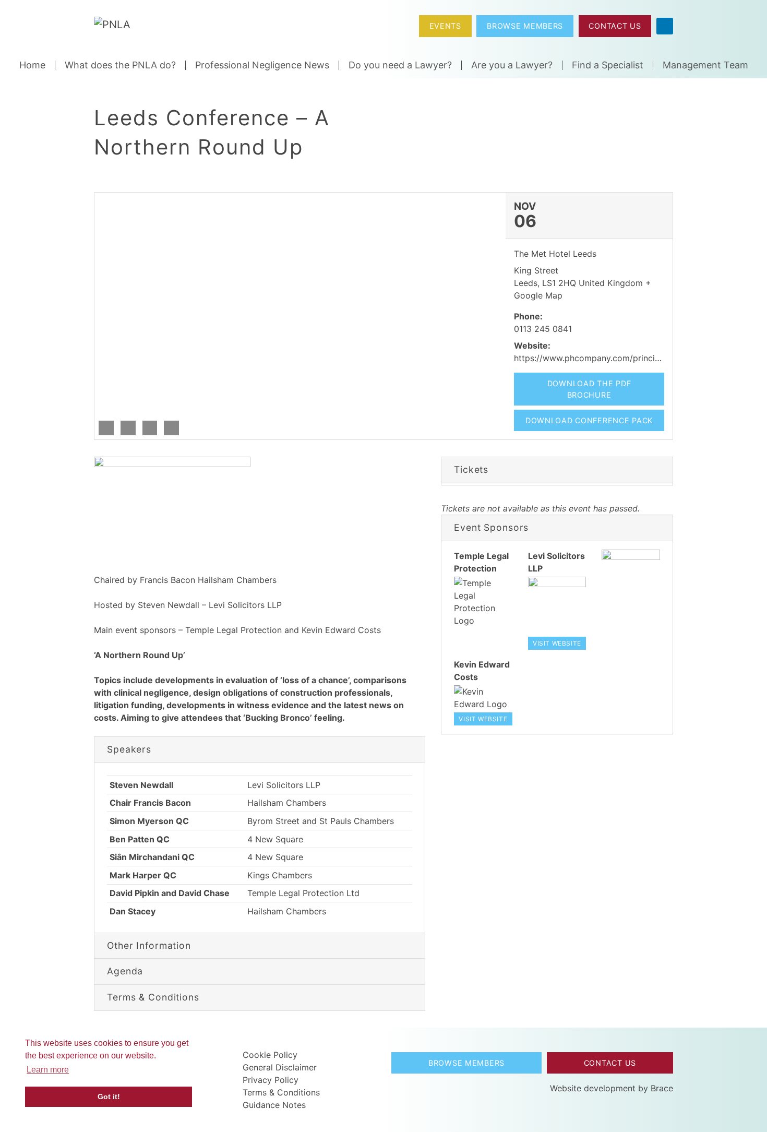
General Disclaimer (280, 1067)
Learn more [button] (48, 1069)
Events (445, 25)
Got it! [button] (109, 1096)
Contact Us (615, 25)
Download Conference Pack (589, 420)
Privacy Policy (270, 1080)
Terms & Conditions (281, 1092)
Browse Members (525, 25)
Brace (662, 1088)
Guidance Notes (274, 1105)
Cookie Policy (270, 1055)
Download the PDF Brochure (589, 389)
